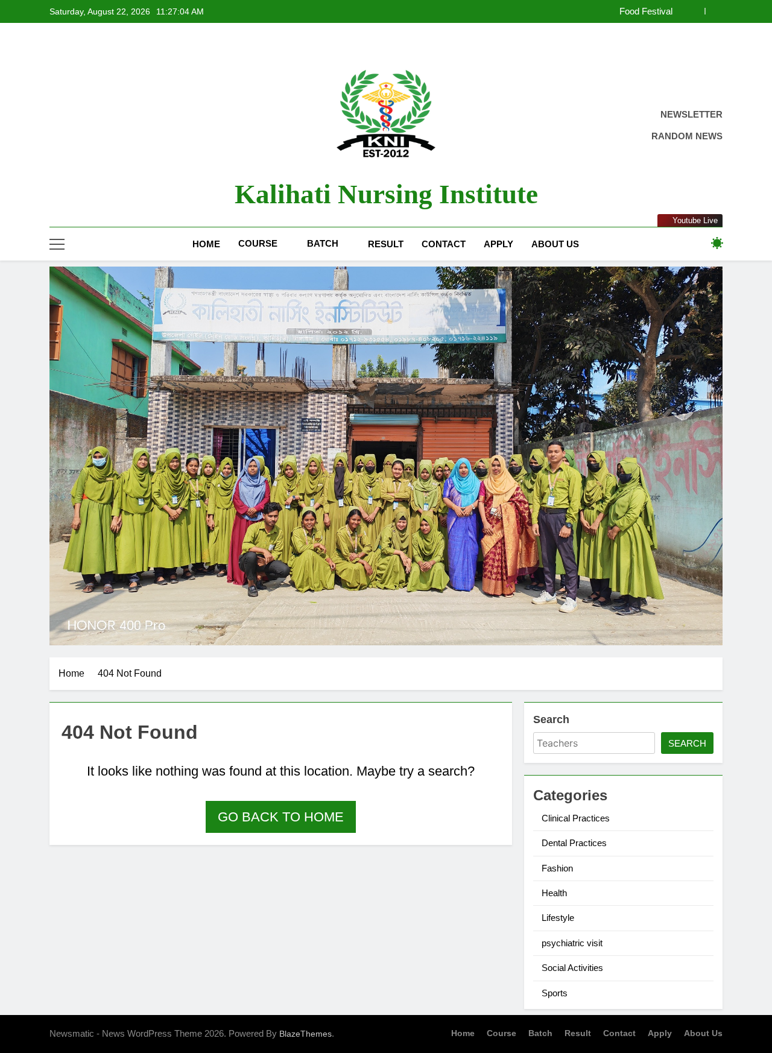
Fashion (557, 868)
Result (385, 244)
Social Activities (572, 968)
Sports (555, 993)
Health (554, 893)
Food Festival (645, 11)
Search (551, 719)
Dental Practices (574, 843)
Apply (498, 244)
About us (555, 244)
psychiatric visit (572, 943)
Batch (322, 243)
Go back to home (281, 816)
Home (206, 244)
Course (257, 243)
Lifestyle (558, 917)
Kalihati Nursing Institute (386, 194)
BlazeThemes (305, 1034)
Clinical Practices (576, 818)
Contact (444, 244)
